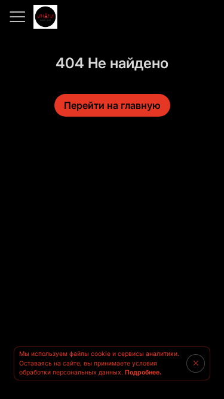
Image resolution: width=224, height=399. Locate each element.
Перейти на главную (112, 105)
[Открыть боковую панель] (16, 16)
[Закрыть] (195, 363)
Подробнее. (143, 372)
